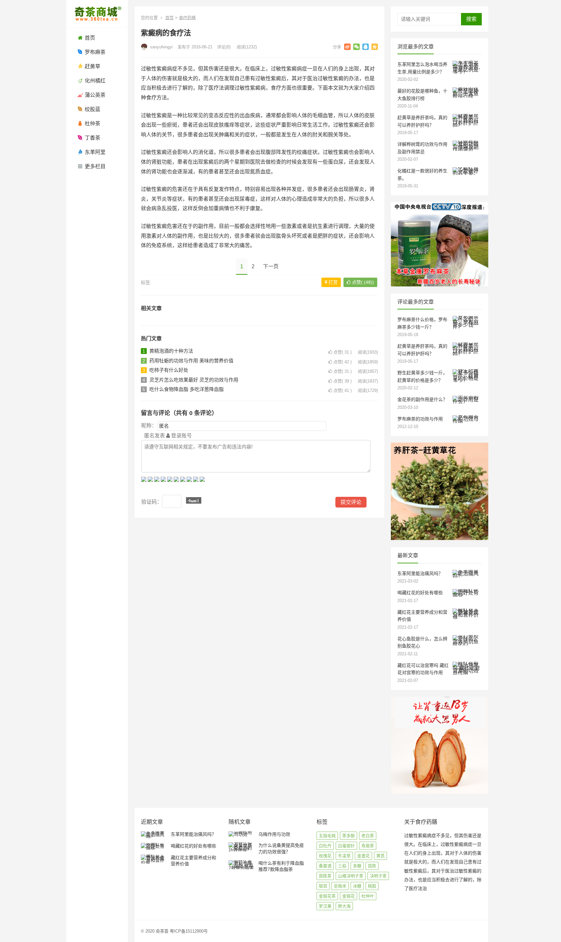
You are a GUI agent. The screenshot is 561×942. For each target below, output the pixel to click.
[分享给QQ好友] (365, 47)
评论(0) (224, 46)
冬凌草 (344, 855)
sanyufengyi (161, 46)
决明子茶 (378, 875)
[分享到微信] (356, 47)
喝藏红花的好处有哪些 (420, 592)
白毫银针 (346, 845)
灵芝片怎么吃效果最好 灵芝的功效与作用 (193, 380)
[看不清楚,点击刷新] (193, 500)
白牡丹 (325, 845)
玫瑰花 (325, 855)
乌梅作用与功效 (274, 834)
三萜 (342, 865)
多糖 (357, 865)
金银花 (348, 896)
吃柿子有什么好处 (168, 370)
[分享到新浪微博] (347, 47)
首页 (169, 17)
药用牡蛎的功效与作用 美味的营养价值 (191, 360)
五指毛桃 (327, 835)
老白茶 (367, 835)
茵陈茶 (325, 875)
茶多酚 (348, 835)
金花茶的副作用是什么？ (422, 399)
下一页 (271, 266)
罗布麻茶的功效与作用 (420, 418)
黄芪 (380, 855)
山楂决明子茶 (350, 875)
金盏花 (363, 855)
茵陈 (372, 865)
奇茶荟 (162, 931)
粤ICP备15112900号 (189, 931)
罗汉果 (325, 906)
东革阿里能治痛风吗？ (420, 573)
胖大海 (344, 906)
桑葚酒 (325, 865)
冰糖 (357, 886)
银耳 (323, 886)
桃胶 (372, 886)
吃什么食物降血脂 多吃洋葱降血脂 (186, 389)
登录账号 (181, 435)
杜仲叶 (367, 896)
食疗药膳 (187, 17)
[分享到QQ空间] (374, 47)
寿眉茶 (367, 845)
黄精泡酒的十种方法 (171, 351)
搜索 (471, 19)
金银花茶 (327, 896)
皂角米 (340, 886)
